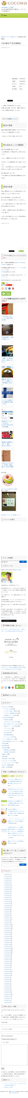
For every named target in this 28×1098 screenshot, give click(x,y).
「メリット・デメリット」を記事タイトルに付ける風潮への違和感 (16, 821)
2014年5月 (7, 915)
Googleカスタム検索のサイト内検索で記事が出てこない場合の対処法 (16, 803)
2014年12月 (7, 901)
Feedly (3, 271)
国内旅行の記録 (8, 750)
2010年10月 (7, 998)
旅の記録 (4, 747)
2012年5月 (7, 961)
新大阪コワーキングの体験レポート (11, 515)
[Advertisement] (13, 22)
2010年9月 (7, 1000)
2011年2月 (7, 990)
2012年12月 (7, 948)
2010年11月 (7, 996)
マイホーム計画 (8, 709)
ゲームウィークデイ (7, 760)
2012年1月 (7, 969)
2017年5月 (7, 876)
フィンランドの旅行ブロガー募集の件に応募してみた (7, 402)
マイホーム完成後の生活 (11, 713)
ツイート (3, 699)
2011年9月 (7, 977)
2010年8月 (7, 1002)
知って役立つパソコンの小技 (12, 724)
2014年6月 (7, 913)
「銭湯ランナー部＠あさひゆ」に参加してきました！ (7, 360)
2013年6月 (7, 936)
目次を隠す (14, 118)
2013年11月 (7, 926)
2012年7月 (7, 958)
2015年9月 (7, 889)
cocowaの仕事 (6, 717)
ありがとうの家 (6, 706)
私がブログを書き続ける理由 (9, 489)
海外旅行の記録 (8, 752)
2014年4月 (7, 917)
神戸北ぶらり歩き (8, 1087)
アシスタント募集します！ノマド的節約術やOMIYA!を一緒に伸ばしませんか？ (16, 781)
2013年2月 (7, 944)
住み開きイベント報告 (10, 715)
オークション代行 (9, 737)
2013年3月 (7, 942)
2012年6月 (7, 959)
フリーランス (7, 728)
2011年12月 (7, 971)
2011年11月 (7, 973)
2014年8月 (7, 909)
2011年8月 (7, 979)
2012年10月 (7, 952)
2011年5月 (7, 985)
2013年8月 (7, 932)
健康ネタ (13, 36)
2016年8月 (7, 880)
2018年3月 (7, 874)
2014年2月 (7, 921)
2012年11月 (7, 950)
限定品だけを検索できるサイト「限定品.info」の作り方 (7, 444)
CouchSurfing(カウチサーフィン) (11, 741)
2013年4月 (7, 940)
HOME (3, 36)
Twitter (17, 262)
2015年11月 (7, 886)
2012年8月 (7, 956)
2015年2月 (7, 897)
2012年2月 (7, 967)
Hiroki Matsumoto (15, 1092)
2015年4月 (7, 893)
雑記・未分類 (6, 767)
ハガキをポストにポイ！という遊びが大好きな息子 (7, 318)
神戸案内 (4, 745)
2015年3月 (7, 895)
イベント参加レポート (8, 739)
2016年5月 (7, 882)
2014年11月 (7, 903)
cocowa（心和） (8, 7)
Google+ (3, 264)
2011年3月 (7, 989)
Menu (5, 15)
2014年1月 (7, 922)
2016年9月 (7, 878)
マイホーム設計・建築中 (11, 711)
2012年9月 (7, 954)
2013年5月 (7, 938)
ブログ (8, 36)
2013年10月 (7, 928)
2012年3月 (7, 965)
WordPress (7, 719)
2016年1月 (7, 884)
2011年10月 (7, 975)
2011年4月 (7, 987)
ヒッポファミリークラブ (9, 762)
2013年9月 (7, 930)
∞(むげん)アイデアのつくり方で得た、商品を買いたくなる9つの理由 (7, 464)
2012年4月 (7, 963)
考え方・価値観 (6, 765)
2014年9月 (7, 907)
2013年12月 (7, 924)
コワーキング (7, 730)
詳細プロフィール (5, 617)
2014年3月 (7, 919)
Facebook (22, 262)
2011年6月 (7, 983)
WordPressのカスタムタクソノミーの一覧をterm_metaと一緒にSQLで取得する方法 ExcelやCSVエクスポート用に (16, 793)
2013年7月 (7, 934)
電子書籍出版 (7, 734)
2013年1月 (7, 946)
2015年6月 (7, 891)
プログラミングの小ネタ (11, 721)
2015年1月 (7, 899)
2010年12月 (7, 994)
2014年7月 (7, 911)
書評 (3, 756)
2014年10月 (7, 905)
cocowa (13, 1091)
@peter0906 (18, 569)
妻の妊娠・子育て (7, 758)
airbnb (4, 743)
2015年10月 (7, 887)
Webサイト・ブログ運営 (11, 726)
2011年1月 (7, 992)
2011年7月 (7, 981)
